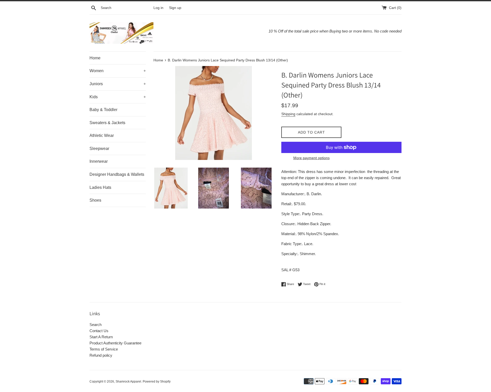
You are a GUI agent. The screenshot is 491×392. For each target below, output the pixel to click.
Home (95, 58)
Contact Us (99, 331)
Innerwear (99, 161)
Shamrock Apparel (128, 381)
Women (118, 71)
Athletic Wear (102, 135)
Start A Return (101, 337)
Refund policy (101, 355)
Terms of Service (104, 349)
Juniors (118, 84)
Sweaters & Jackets (107, 123)
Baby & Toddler (103, 109)
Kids (118, 97)
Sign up (175, 8)
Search (96, 324)
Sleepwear (99, 148)
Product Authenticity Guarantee (115, 343)
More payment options (311, 158)
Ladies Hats (100, 187)
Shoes (95, 200)
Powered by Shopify (157, 381)
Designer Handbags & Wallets (117, 174)
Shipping (288, 114)
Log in (158, 8)
